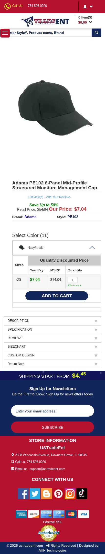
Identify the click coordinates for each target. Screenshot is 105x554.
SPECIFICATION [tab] (20, 329)
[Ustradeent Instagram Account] (70, 493)
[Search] (96, 33)
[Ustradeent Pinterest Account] (58, 493)
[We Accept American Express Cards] (21, 514)
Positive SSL (52, 522)
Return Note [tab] (16, 364)
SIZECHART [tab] (17, 346)
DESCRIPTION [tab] (18, 321)
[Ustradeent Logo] (47, 21)
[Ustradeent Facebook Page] (23, 493)
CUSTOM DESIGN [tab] (21, 355)
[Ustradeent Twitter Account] (35, 493)
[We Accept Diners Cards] (46, 514)
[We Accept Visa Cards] (83, 514)
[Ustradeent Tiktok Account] (81, 493)
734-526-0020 (37, 6)
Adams (30, 217)
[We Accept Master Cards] (71, 514)
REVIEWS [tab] (15, 338)
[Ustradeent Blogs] (46, 493)
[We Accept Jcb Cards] (58, 514)
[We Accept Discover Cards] (34, 514)
